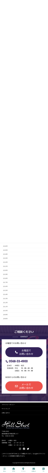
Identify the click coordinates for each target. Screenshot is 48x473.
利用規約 (12, 456)
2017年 (5, 282)
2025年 (5, 250)
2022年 (5, 262)
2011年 (5, 306)
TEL (43, 471)
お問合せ (33, 471)
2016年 (5, 286)
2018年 (5, 278)
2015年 (5, 290)
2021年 (5, 266)
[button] (24, 352)
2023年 (5, 258)
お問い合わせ (6, 413)
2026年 (5, 246)
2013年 (5, 298)
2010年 (5, 311)
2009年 (5, 315)
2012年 (5, 302)
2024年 (5, 254)
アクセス (23, 471)
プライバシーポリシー (8, 404)
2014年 (5, 294)
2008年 (5, 319)
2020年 (5, 270)
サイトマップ (6, 409)
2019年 (5, 274)
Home (13, 471)
